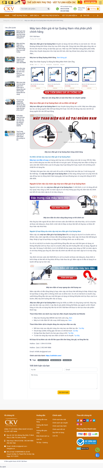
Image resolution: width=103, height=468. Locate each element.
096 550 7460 (11, 443)
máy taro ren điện (56, 360)
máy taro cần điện (43, 360)
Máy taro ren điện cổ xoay (39, 160)
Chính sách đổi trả (59, 429)
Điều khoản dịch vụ (42, 436)
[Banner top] (51, 2)
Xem (70, 318)
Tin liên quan (10, 28)
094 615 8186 (64, 9)
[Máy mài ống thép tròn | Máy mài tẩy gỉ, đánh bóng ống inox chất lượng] (10, 45)
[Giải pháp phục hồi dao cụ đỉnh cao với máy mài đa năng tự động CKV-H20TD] (10, 117)
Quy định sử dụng (58, 432)
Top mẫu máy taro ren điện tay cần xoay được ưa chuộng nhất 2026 (20, 72)
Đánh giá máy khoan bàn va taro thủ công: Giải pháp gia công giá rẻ (20, 34)
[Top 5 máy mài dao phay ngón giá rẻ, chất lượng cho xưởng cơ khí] (10, 133)
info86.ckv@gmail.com (19, 446)
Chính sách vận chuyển (60, 423)
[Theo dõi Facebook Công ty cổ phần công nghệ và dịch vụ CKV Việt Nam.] (78, 420)
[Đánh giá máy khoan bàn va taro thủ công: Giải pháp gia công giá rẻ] (10, 33)
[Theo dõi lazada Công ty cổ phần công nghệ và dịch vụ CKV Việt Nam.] (84, 420)
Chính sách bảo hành (59, 426)
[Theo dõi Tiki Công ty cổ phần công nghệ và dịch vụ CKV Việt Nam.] (87, 420)
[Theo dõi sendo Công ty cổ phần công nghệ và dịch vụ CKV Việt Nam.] (91, 420)
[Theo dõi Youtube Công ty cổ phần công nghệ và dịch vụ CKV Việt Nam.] (81, 424)
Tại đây (81, 328)
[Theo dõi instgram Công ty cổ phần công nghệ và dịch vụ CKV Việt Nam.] (78, 424)
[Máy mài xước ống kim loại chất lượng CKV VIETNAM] (10, 59)
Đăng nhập (81, 8)
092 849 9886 (64, 11)
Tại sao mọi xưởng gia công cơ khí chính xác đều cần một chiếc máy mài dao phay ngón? (20, 105)
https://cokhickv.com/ (53, 356)
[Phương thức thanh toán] (88, 434)
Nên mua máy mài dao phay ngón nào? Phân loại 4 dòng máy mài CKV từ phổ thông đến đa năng (20, 88)
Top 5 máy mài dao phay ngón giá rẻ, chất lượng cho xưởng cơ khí (20, 136)
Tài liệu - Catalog (42, 442)
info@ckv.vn (11, 448)
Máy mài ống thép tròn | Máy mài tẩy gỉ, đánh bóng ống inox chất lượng (20, 48)
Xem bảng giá (62, 57)
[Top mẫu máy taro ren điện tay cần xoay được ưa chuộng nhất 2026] (10, 70)
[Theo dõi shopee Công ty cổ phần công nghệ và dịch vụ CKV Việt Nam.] (81, 420)
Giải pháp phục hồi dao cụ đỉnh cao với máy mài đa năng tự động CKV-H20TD (20, 121)
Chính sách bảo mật (59, 419)
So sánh (3, 467)
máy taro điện (67, 360)
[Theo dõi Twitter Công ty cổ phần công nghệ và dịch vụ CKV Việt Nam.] (94, 420)
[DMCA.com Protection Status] (83, 448)
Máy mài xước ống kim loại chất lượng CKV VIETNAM (21, 60)
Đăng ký (80, 10)
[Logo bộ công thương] (87, 442)
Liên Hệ (39, 439)
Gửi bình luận (63, 392)
